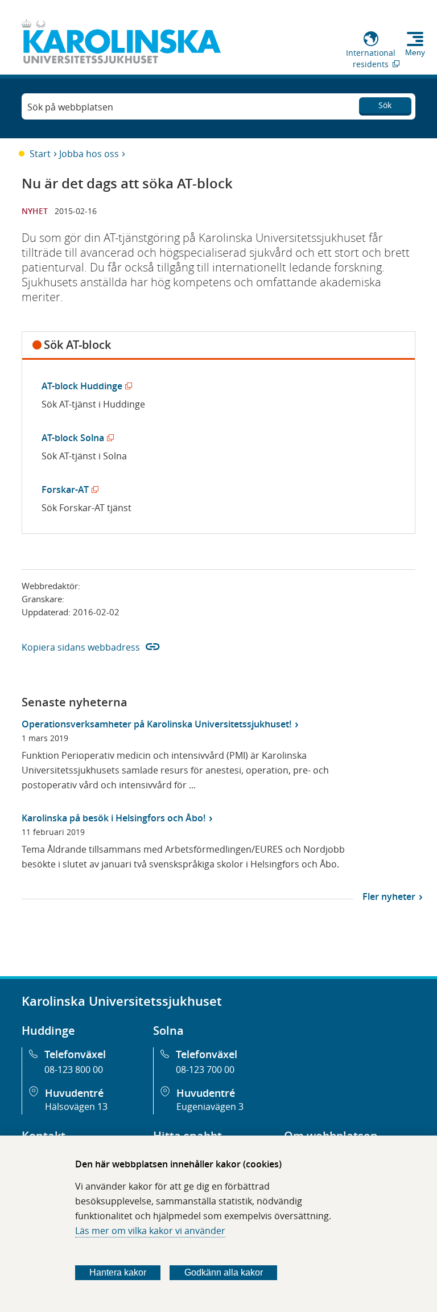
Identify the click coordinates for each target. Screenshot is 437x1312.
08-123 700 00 (205, 1069)
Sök (384, 105)
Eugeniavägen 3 (210, 1106)
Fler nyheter (388, 896)
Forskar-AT (68, 489)
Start (40, 153)
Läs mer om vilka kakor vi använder (150, 1230)
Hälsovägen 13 (76, 1106)
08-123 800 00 (73, 1069)
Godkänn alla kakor (223, 1272)
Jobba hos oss (89, 153)
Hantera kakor (117, 1272)
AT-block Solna (75, 437)
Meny (415, 52)
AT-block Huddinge (84, 386)
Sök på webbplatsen (70, 107)
